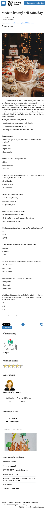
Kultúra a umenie (8, 20)
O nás (4, 503)
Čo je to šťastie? (9, 466)
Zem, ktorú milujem (11, 421)
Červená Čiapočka (10, 474)
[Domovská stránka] (23, 325)
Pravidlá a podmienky (30, 503)
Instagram (7, 327)
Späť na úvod (8, 26)
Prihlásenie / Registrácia (35, 3)
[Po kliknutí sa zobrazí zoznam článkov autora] (19, 384)
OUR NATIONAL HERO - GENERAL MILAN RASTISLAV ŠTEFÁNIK (19, 479)
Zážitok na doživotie (11, 489)
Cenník (10, 503)
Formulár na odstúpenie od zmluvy (14, 505)
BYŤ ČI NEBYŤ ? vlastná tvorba (15, 470)
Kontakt (18, 503)
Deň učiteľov (8, 485)
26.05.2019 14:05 (9, 429)
